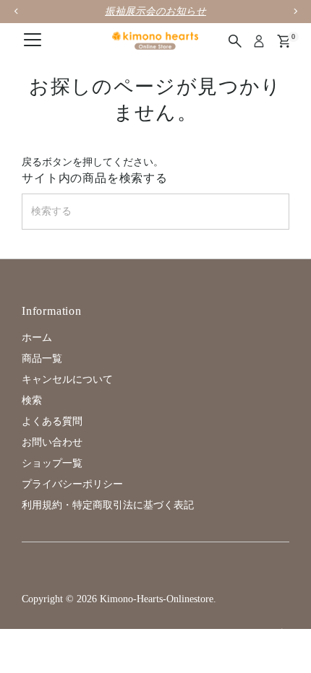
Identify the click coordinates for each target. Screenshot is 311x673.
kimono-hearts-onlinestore (156, 599)
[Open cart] (283, 41)
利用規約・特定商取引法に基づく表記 (108, 505)
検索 (32, 400)
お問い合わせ (52, 442)
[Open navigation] (33, 41)
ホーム (37, 337)
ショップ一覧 (52, 463)
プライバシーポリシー (72, 484)
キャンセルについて (67, 379)
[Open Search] (235, 41)
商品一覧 (42, 358)
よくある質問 (52, 421)
